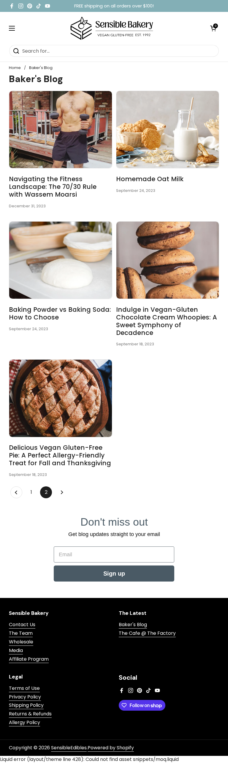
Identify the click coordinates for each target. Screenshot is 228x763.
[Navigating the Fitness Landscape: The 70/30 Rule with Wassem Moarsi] (60, 129)
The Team (21, 633)
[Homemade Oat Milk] (167, 129)
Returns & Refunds (30, 713)
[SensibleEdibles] (112, 28)
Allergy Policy (24, 722)
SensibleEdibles (69, 747)
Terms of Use (24, 688)
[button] (213, 28)
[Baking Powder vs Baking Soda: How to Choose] (60, 260)
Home (15, 67)
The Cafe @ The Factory (147, 633)
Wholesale (21, 641)
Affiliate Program (29, 659)
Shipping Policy (26, 705)
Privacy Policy (25, 696)
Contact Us (22, 624)
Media (16, 650)
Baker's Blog (41, 67)
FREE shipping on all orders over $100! (114, 6)
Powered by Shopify (111, 747)
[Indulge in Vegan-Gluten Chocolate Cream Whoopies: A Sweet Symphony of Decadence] (167, 260)
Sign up (114, 573)
